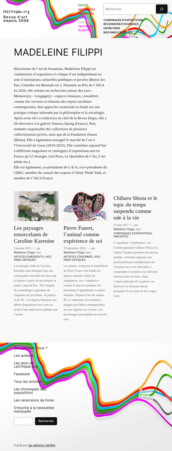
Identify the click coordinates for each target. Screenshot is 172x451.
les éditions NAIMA (42, 445)
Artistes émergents (29, 256)
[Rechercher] (162, 8)
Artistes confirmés (78, 256)
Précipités (120, 236)
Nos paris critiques (32, 258)
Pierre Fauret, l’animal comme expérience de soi (84, 234)
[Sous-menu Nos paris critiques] (134, 32)
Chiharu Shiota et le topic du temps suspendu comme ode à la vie (135, 208)
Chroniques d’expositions (132, 233)
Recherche (46, 421)
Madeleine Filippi (24, 252)
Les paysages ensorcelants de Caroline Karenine (34, 234)
